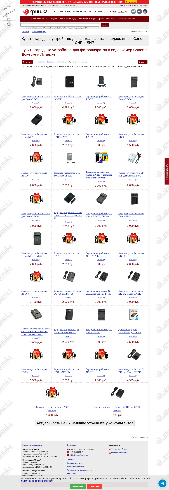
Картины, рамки (97, 19)
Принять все (77, 486)
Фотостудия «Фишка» (119, 452)
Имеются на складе (79, 62)
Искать (105, 25)
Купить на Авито (54, 5)
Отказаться (94, 486)
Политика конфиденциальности (79, 470)
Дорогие (41, 62)
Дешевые (50, 62)
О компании (26, 5)
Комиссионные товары (76, 467)
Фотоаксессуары (70, 19)
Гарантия (74, 5)
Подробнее (131, 2)
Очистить (143, 62)
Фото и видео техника (39, 19)
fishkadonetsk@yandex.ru (79, 455)
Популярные (61, 62)
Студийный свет (56, 19)
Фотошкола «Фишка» (119, 449)
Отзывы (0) (36, 103)
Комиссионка (111, 19)
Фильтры (26, 62)
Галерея (70, 460)
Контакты (65, 5)
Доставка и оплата (39, 5)
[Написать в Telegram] (162, 483)
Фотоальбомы (84, 19)
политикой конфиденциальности (37, 481)
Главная (25, 32)
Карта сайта (71, 473)
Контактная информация (32, 445)
